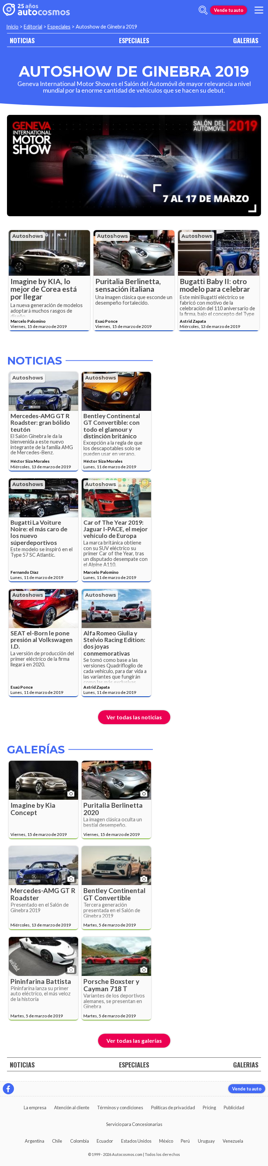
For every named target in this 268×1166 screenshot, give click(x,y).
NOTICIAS (22, 40)
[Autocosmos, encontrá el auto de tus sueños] (36, 10)
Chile (57, 1141)
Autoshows (27, 236)
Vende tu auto (228, 10)
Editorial (33, 27)
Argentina (34, 1141)
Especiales (58, 27)
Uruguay (206, 1141)
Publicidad (234, 1107)
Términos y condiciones (120, 1107)
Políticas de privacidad (173, 1107)
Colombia (79, 1141)
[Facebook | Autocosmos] (8, 1088)
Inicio (12, 27)
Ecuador (105, 1141)
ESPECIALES (134, 40)
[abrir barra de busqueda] (203, 10)
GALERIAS (245, 40)
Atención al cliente (71, 1107)
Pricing (209, 1107)
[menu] (259, 10)
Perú (185, 1141)
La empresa (35, 1107)
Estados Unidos (136, 1141)
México (166, 1141)
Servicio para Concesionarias (134, 1124)
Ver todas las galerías (134, 1040)
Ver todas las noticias (134, 717)
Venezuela (233, 1141)
